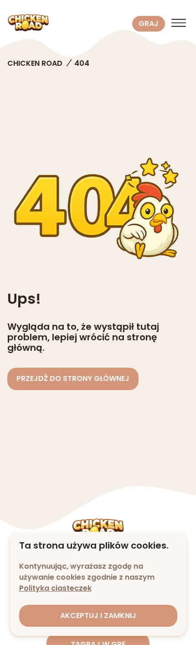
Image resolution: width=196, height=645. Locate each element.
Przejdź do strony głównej (72, 378)
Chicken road (34, 63)
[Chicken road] (68, 24)
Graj (149, 23)
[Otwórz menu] (179, 23)
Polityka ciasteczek (55, 588)
